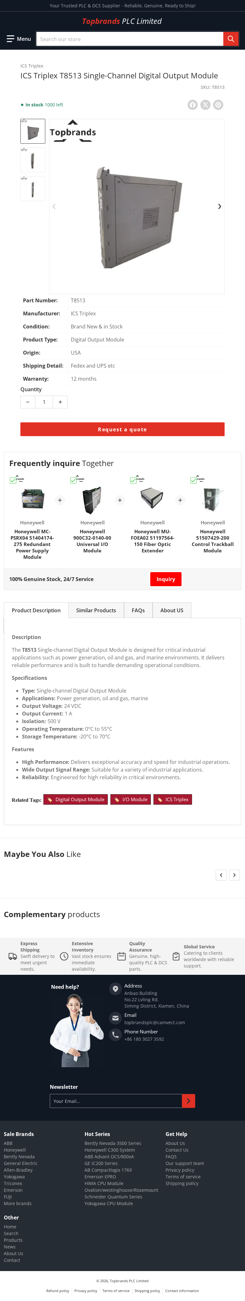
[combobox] (137, 39)
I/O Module (134, 799)
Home (10, 1227)
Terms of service (183, 1177)
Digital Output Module (80, 799)
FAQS (171, 1157)
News (10, 1247)
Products (13, 1240)
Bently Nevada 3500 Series (113, 1143)
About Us (175, 1143)
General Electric (21, 1163)
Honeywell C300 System (110, 1150)
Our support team (185, 1163)
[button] (19, 39)
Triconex (13, 1183)
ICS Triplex (177, 799)
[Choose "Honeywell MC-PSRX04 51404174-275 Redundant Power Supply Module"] (13, 480)
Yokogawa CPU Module (109, 1203)
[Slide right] (219, 206)
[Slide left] (53, 206)
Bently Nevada (19, 1157)
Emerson (13, 1190)
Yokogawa (14, 1177)
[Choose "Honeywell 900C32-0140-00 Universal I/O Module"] (73, 480)
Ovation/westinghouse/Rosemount (121, 1190)
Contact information (182, 1290)
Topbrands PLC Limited (129, 1280)
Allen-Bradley (18, 1170)
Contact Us (177, 1150)
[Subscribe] (188, 1101)
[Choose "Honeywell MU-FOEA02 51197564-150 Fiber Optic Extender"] (133, 480)
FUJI (8, 1197)
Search (11, 1233)
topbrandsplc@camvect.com (154, 1022)
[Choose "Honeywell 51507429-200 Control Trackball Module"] (193, 480)
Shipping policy (182, 1183)
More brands (18, 1203)
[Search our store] (231, 39)
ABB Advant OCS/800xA (109, 1157)
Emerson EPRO (100, 1177)
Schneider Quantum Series (113, 1197)
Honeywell (15, 1150)
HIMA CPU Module (104, 1183)
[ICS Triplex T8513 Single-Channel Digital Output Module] (32, 131)
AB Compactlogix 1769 (108, 1170)
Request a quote (122, 429)
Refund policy (57, 1290)
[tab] (36, 610)
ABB (8, 1143)
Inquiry (166, 579)
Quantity (31, 389)
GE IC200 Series (101, 1163)
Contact (12, 1260)
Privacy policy (180, 1170)
